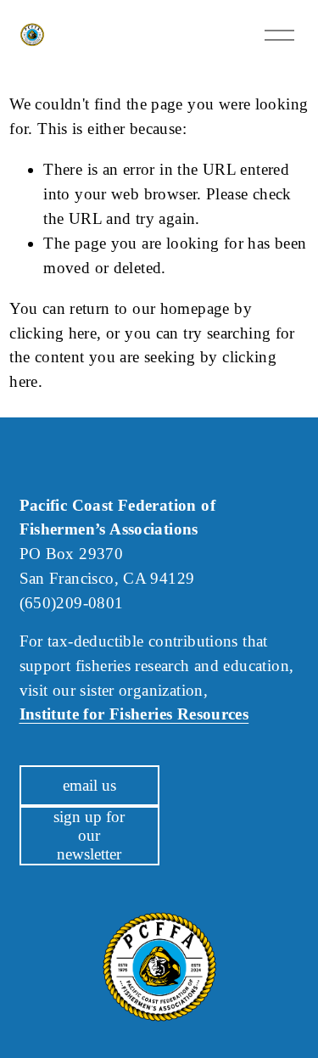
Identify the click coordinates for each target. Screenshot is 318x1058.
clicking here (53, 333)
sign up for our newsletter (89, 835)
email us (89, 785)
